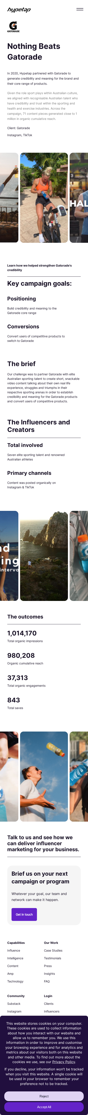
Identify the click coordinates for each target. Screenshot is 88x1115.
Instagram (14, 1011)
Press (48, 966)
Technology (15, 981)
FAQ (47, 981)
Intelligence (15, 958)
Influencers (51, 1011)
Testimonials (52, 958)
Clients (48, 1003)
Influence (13, 950)
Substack (14, 1003)
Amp (10, 973)
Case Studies (53, 950)
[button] (79, 9)
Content (12, 966)
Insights (49, 973)
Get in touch (24, 914)
